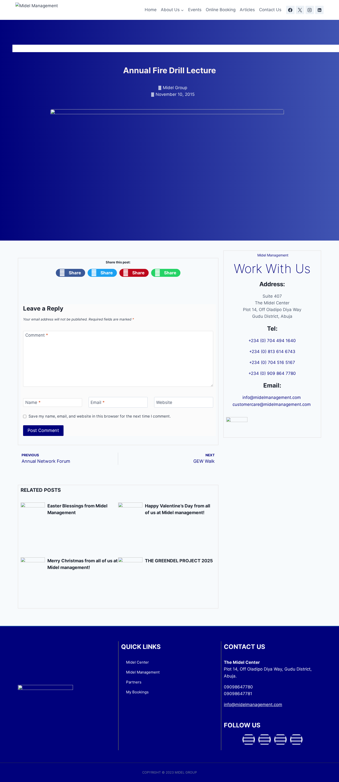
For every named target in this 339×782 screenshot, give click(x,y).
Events (195, 9)
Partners (133, 682)
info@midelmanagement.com (272, 397)
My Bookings (137, 692)
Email (98, 402)
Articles (247, 9)
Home (151, 9)
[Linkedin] (319, 10)
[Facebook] (290, 10)
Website (164, 402)
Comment (36, 335)
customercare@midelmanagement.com (272, 404)
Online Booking (221, 9)
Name (33, 402)
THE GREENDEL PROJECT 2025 (179, 560)
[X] (300, 10)
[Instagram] (309, 10)
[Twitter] (264, 739)
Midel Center (137, 662)
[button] (70, 273)
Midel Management (143, 672)
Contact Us (270, 9)
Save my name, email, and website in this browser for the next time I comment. (100, 416)
